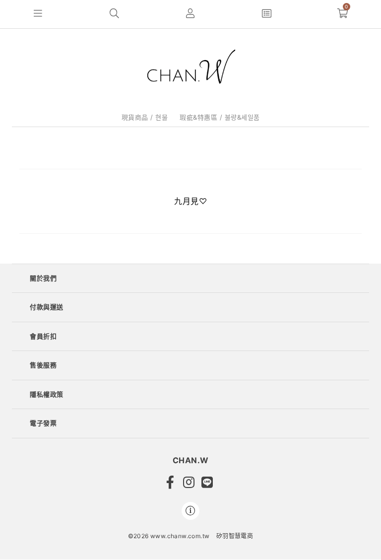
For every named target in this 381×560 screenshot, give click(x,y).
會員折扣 (43, 336)
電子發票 (43, 423)
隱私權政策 (47, 394)
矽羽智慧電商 (234, 536)
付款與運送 (47, 307)
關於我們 (43, 278)
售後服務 (43, 365)
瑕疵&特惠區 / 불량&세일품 (220, 117)
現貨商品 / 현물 (145, 117)
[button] (38, 14)
